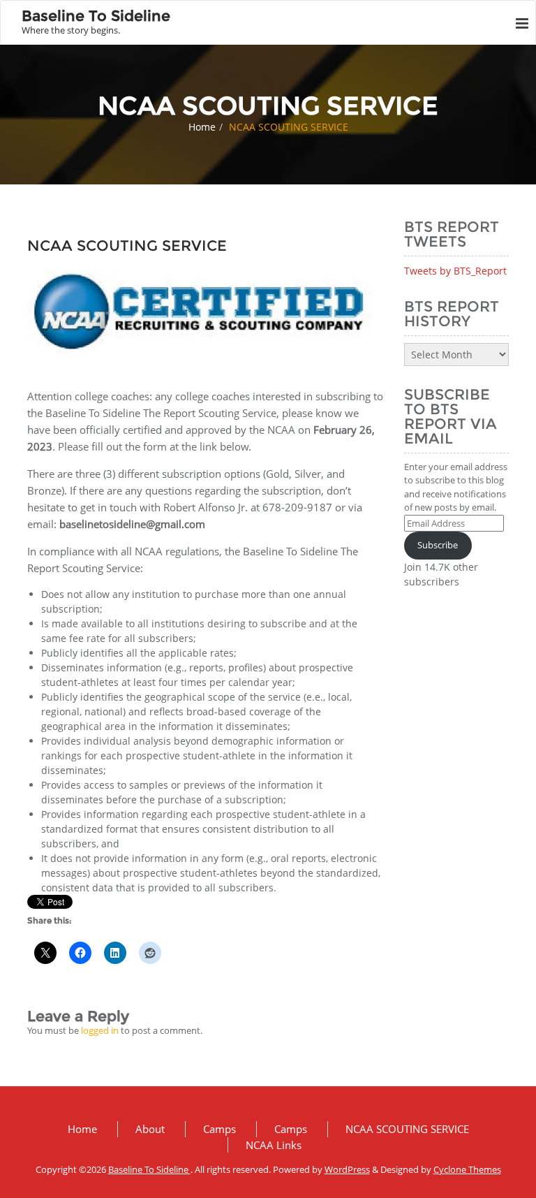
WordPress (347, 1169)
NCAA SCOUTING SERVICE (407, 1129)
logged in (100, 1030)
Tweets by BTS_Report (455, 270)
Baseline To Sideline (149, 1169)
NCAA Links (274, 1145)
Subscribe (437, 545)
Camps (219, 1129)
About (150, 1129)
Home (202, 126)
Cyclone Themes (467, 1169)
